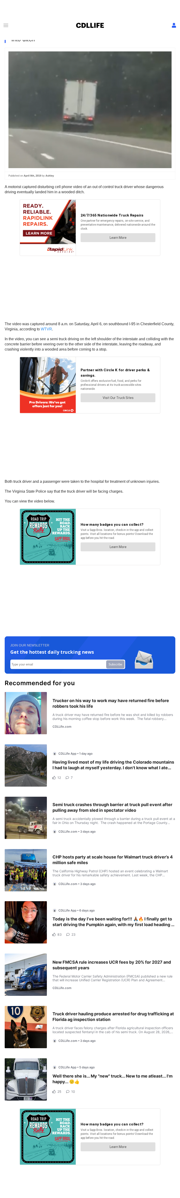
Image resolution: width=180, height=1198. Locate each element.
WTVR (46, 329)
